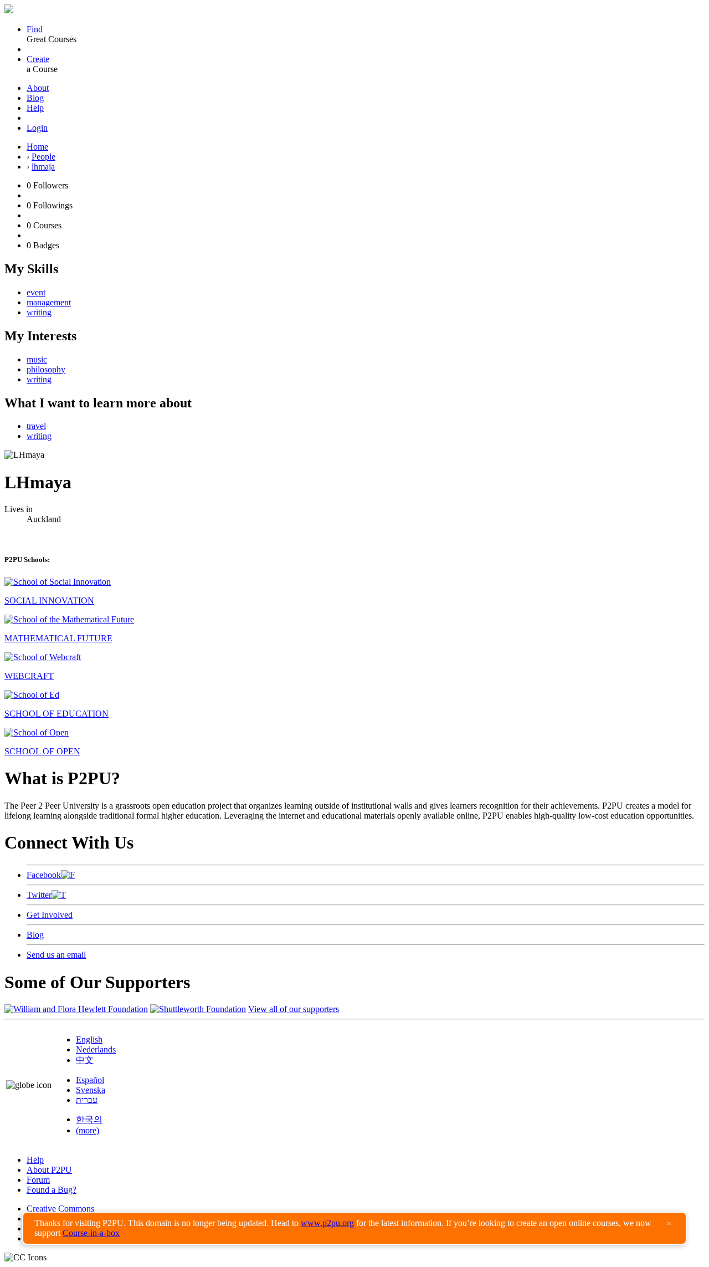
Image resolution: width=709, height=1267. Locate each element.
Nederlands (96, 1049)
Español (90, 1080)
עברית (86, 1100)
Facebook (44, 875)
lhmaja (43, 166)
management (49, 302)
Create (38, 59)
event (36, 292)
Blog (35, 98)
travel (36, 426)
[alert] (354, 1228)
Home (37, 146)
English (89, 1039)
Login (37, 127)
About (38, 88)
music (37, 359)
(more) (87, 1130)
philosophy (46, 369)
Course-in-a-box (91, 1233)
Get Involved (50, 914)
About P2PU (49, 1169)
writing (39, 312)
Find (35, 29)
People (43, 156)
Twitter (39, 895)
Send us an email (56, 954)
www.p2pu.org (327, 1223)
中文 (85, 1060)
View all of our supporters (293, 1009)
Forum (38, 1179)
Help (35, 108)
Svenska (90, 1090)
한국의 (89, 1119)
